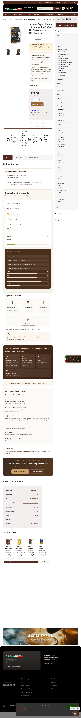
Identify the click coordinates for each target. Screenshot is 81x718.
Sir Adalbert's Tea (62, 190)
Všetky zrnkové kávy (37, 471)
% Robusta (23, 175)
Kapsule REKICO (61, 68)
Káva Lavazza (61, 162)
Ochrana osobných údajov (27, 692)
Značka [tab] (33, 157)
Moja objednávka (25, 695)
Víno (58, 208)
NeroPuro (60, 169)
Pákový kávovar (28, 307)
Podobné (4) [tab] (19, 157)
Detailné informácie (33, 85)
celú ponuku (9, 453)
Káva (58, 35)
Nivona (59, 172)
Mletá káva (60, 47)
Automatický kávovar (12, 307)
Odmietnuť (72, 712)
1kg (37, 511)
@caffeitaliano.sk (14, 685)
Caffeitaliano (61, 139)
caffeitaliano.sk (7, 685)
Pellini (59, 179)
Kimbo (59, 160)
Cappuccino (28, 323)
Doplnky (59, 94)
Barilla (59, 128)
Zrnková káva (61, 39)
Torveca (60, 195)
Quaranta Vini (61, 183)
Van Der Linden (61, 204)
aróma (47, 57)
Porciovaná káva (61, 75)
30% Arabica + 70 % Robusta (30, 503)
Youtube (10, 685)
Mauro (59, 165)
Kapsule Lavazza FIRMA (63, 66)
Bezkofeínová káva (62, 49)
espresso (27, 383)
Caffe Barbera (61, 135)
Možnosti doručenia (38, 115)
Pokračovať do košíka (68, 25)
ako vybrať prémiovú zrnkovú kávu (20, 451)
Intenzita (9, 271)
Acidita (12, 228)
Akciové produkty (61, 102)
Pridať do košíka (37, 104)
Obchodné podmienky (60, 2)
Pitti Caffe (60, 176)
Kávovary (59, 87)
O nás (39, 2)
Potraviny (59, 98)
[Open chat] (75, 713)
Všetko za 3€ (61, 116)
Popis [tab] (7, 157)
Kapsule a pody (61, 51)
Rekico (59, 185)
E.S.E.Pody (60, 56)
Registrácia (54, 686)
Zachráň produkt (61, 106)
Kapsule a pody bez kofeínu (64, 54)
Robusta (23, 260)
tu (49, 706)
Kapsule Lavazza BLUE (63, 58)
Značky (59, 124)
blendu (17, 434)
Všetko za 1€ (61, 113)
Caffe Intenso (61, 137)
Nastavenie (21, 709)
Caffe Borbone (61, 144)
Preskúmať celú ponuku (20, 471)
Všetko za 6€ (61, 118)
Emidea (59, 153)
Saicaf (59, 188)
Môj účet (53, 682)
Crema (38, 55)
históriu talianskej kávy (39, 451)
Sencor (59, 192)
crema (24, 182)
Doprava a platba (48, 2)
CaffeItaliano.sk (4, 685)
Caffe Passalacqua (62, 174)
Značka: (49, 39)
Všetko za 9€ (61, 120)
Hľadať (57, 8)
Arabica (16, 175)
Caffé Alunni (60, 142)
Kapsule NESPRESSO (62, 72)
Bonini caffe (60, 133)
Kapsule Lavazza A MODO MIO (65, 60)
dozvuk (29, 196)
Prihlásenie (54, 689)
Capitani (59, 151)
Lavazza (36, 515)
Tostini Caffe (61, 199)
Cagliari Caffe (61, 146)
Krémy (58, 83)
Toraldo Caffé (61, 197)
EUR (72, 2)
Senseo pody (61, 70)
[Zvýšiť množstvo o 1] (39, 99)
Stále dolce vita (61, 110)
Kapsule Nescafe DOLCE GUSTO (65, 64)
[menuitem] (8, 14)
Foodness (60, 156)
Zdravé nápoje (60, 91)
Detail (43, 562)
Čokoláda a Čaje (61, 79)
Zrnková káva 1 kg (62, 44)
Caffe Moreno (61, 149)
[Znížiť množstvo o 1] (32, 99)
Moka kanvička (43, 307)
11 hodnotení (38, 39)
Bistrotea (60, 130)
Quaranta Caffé (61, 181)
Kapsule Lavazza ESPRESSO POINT (65, 62)
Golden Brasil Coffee (63, 158)
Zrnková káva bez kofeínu (64, 42)
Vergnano (60, 202)
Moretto (60, 167)
